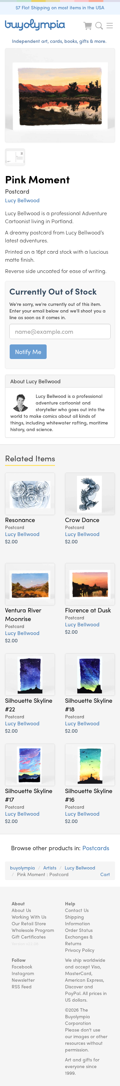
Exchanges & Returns (79, 940)
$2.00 (11, 541)
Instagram (23, 973)
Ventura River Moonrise (23, 614)
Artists (49, 867)
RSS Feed (22, 986)
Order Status (79, 930)
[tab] (60, 381)
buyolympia (22, 867)
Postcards (95, 848)
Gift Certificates (29, 936)
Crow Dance (82, 519)
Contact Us (77, 910)
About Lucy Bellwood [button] (35, 381)
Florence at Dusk (88, 609)
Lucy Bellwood (22, 200)
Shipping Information (77, 920)
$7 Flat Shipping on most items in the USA (60, 7)
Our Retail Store (29, 923)
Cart (105, 874)
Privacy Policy (79, 950)
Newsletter (23, 979)
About (18, 903)
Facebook (22, 966)
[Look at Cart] (88, 30)
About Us (21, 910)
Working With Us (29, 916)
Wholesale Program (33, 930)
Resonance (20, 519)
